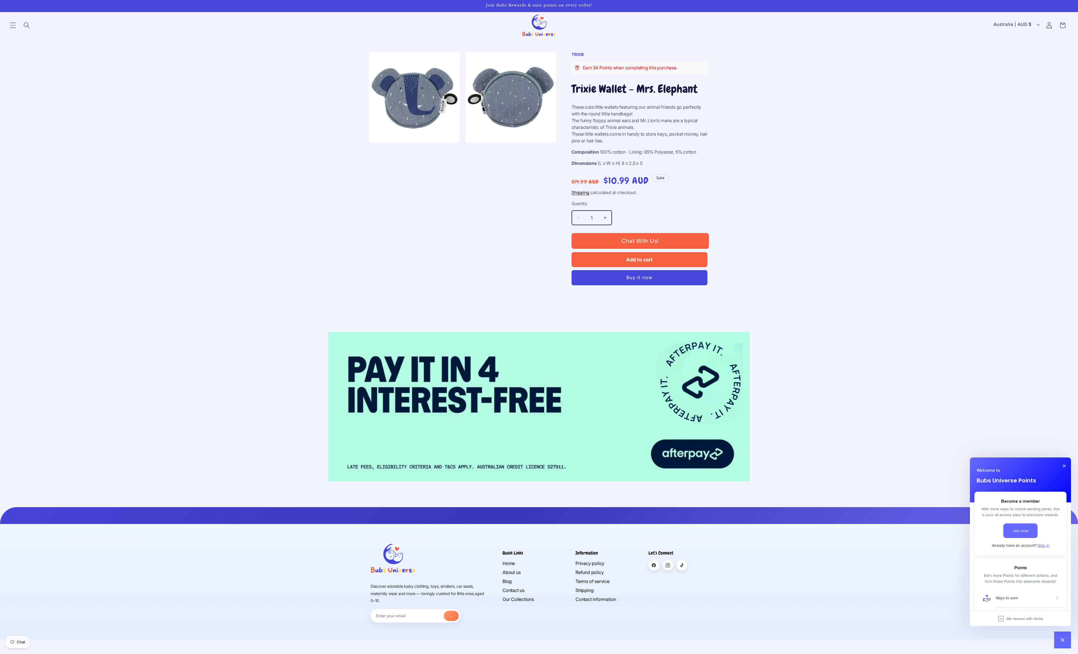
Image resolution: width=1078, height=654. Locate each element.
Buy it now (639, 277)
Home (509, 563)
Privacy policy (589, 563)
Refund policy (589, 572)
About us (511, 572)
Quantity (579, 203)
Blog (507, 581)
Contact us (513, 590)
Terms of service (592, 581)
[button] (13, 25)
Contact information (595, 599)
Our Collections (518, 599)
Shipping (580, 192)
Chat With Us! (640, 241)
